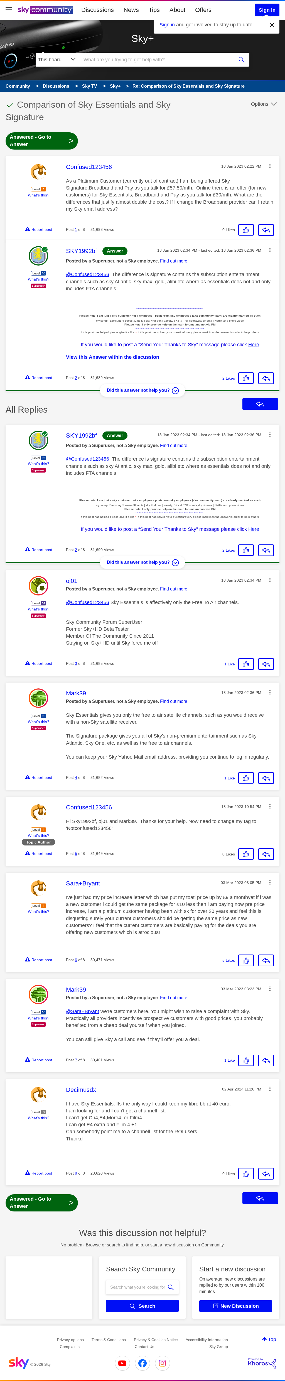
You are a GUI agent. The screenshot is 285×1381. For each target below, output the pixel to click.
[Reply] (266, 230)
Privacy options (70, 1339)
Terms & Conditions (109, 1339)
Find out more (173, 261)
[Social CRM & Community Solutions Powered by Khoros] (262, 1363)
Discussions (97, 9)
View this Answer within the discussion (112, 357)
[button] (270, 166)
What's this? (38, 195)
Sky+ (142, 38)
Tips (154, 9)
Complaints (70, 1346)
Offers (203, 9)
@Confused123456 (87, 274)
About (177, 9)
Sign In (267, 10)
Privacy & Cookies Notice (156, 1339)
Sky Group (218, 1346)
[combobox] (155, 60)
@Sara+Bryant (82, 1011)
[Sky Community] (45, 10)
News (131, 9)
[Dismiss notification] (272, 25)
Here (253, 344)
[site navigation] (9, 10)
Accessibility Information (207, 1339)
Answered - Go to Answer (42, 140)
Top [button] (272, 1339)
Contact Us (144, 1346)
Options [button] (259, 104)
